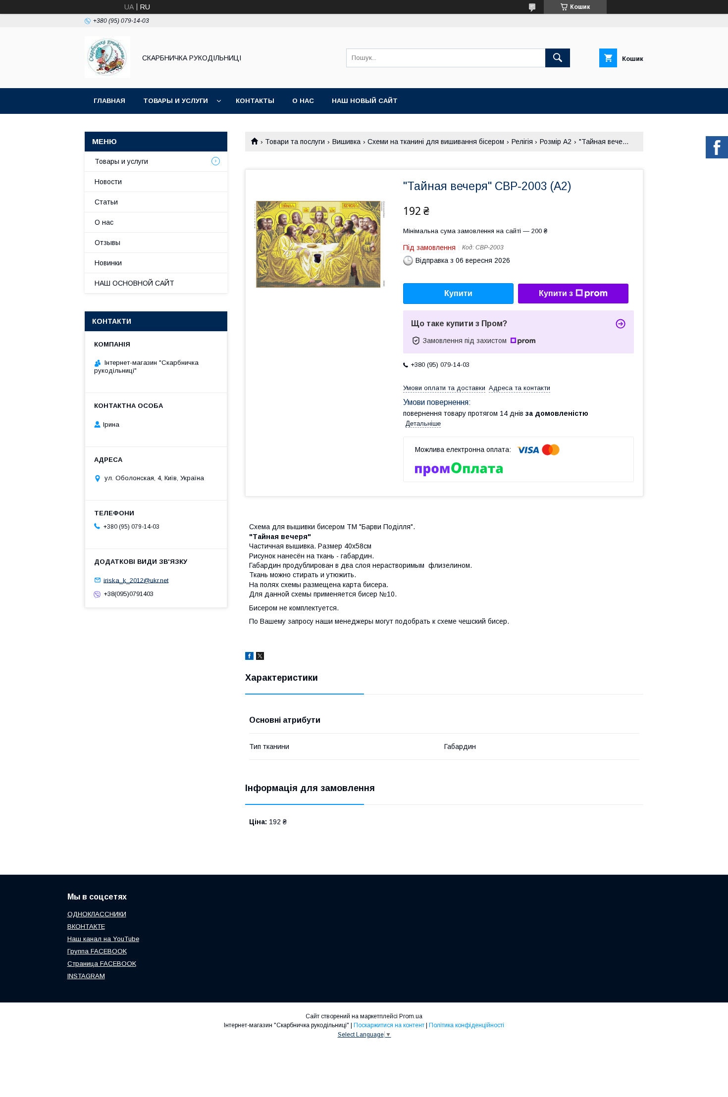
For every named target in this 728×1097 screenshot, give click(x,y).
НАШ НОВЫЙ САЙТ (365, 100)
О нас (303, 100)
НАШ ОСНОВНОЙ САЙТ (134, 283)
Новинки (108, 263)
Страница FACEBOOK (101, 963)
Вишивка (346, 142)
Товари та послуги (295, 142)
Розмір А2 (556, 142)
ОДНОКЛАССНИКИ (96, 914)
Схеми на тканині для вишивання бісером (435, 142)
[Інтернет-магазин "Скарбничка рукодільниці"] (107, 75)
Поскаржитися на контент (389, 1025)
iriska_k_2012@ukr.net (136, 580)
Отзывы (107, 243)
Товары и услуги (175, 100)
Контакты (255, 100)
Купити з (556, 293)
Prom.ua (410, 1016)
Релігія (522, 142)
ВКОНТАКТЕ (86, 926)
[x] (260, 657)
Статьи (106, 202)
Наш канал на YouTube (103, 939)
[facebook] (249, 657)
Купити (458, 293)
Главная (109, 100)
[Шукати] (557, 58)
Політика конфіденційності (466, 1025)
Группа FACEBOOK (97, 951)
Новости (108, 182)
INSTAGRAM (86, 976)
